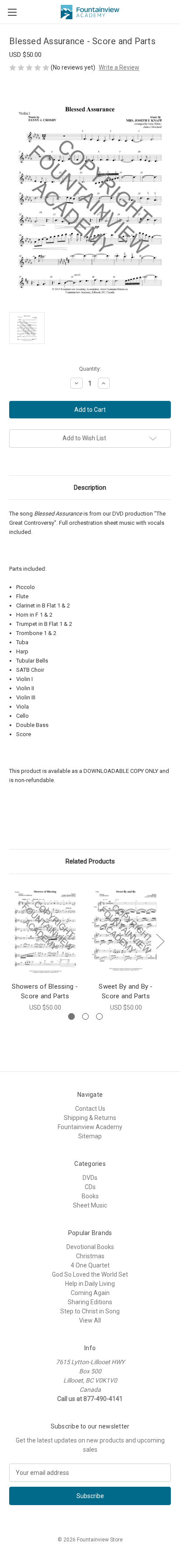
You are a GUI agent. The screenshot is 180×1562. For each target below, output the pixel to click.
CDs (90, 1186)
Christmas (90, 1256)
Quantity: (90, 368)
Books (90, 1196)
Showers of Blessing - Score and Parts (45, 991)
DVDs (90, 1177)
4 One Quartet (90, 1265)
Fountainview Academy (90, 1126)
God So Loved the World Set (90, 1274)
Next (160, 941)
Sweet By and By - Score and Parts (125, 991)
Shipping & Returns (90, 1117)
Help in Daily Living (90, 1283)
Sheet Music (90, 1205)
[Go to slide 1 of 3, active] (71, 1016)
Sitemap (90, 1136)
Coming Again (90, 1292)
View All (90, 1320)
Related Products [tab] (90, 861)
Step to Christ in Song (90, 1311)
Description (90, 487)
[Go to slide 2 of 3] (85, 1016)
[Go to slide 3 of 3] (99, 1016)
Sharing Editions (90, 1302)
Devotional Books (90, 1246)
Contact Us (90, 1108)
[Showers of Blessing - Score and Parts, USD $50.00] (45, 930)
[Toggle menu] (12, 12)
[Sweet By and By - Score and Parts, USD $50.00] (125, 930)
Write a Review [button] (119, 67)
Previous (11, 941)
